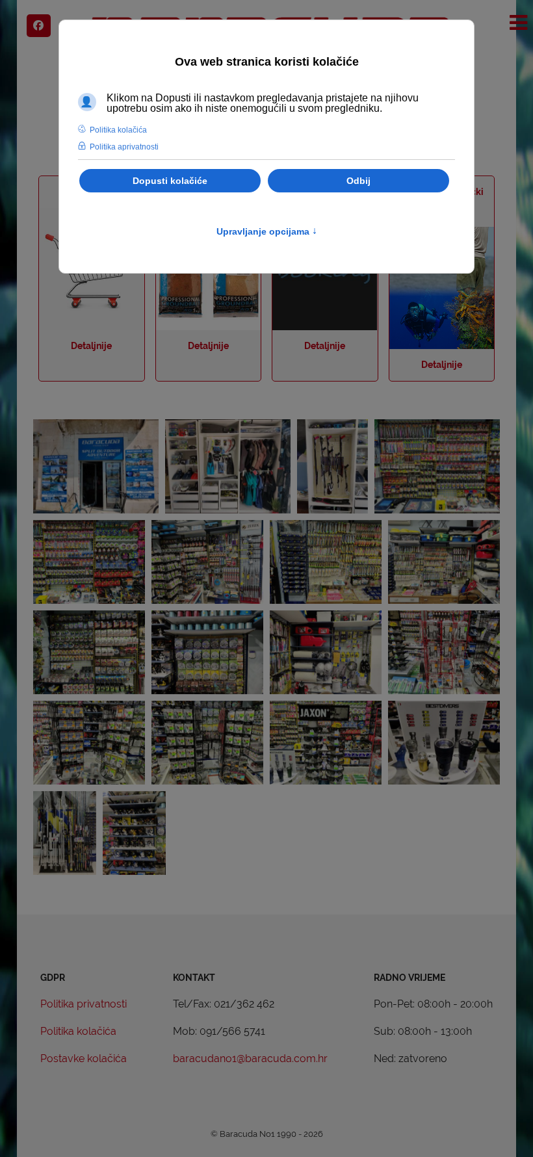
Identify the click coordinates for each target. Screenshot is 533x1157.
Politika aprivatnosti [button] (124, 146)
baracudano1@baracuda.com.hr (250, 1058)
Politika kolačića (78, 1031)
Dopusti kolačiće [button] (170, 181)
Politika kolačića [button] (118, 130)
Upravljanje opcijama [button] (266, 231)
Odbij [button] (358, 181)
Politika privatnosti (83, 1004)
